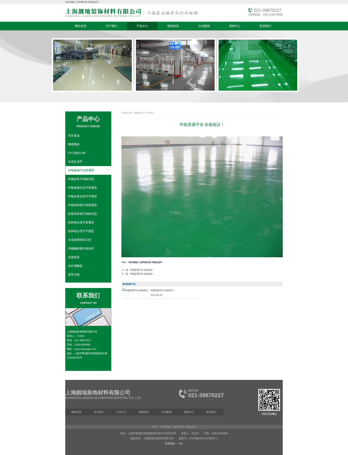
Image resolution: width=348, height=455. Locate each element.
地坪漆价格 (82, 2)
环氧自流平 (93, 2)
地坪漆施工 (70, 2)
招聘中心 (235, 25)
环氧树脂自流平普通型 (82, 187)
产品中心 (142, 25)
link (181, 443)
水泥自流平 (75, 161)
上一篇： (138, 270)
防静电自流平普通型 (81, 222)
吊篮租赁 (74, 257)
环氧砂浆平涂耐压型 (81, 179)
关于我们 (111, 25)
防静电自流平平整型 (81, 231)
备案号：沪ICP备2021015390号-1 (198, 438)
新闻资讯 (173, 25)
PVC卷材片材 (77, 153)
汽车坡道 (74, 135)
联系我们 (265, 25)
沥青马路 (74, 274)
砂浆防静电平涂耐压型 (82, 213)
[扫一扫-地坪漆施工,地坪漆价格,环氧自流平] (269, 410)
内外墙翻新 (75, 265)
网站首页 (80, 25)
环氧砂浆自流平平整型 (82, 196)
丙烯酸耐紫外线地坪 (81, 248)
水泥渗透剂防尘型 (79, 239)
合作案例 (204, 25)
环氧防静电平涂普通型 (82, 205)
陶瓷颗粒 (74, 144)
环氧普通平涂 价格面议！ (163, 290)
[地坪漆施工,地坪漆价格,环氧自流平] (131, 17)
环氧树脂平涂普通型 (81, 170)
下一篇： (138, 274)
